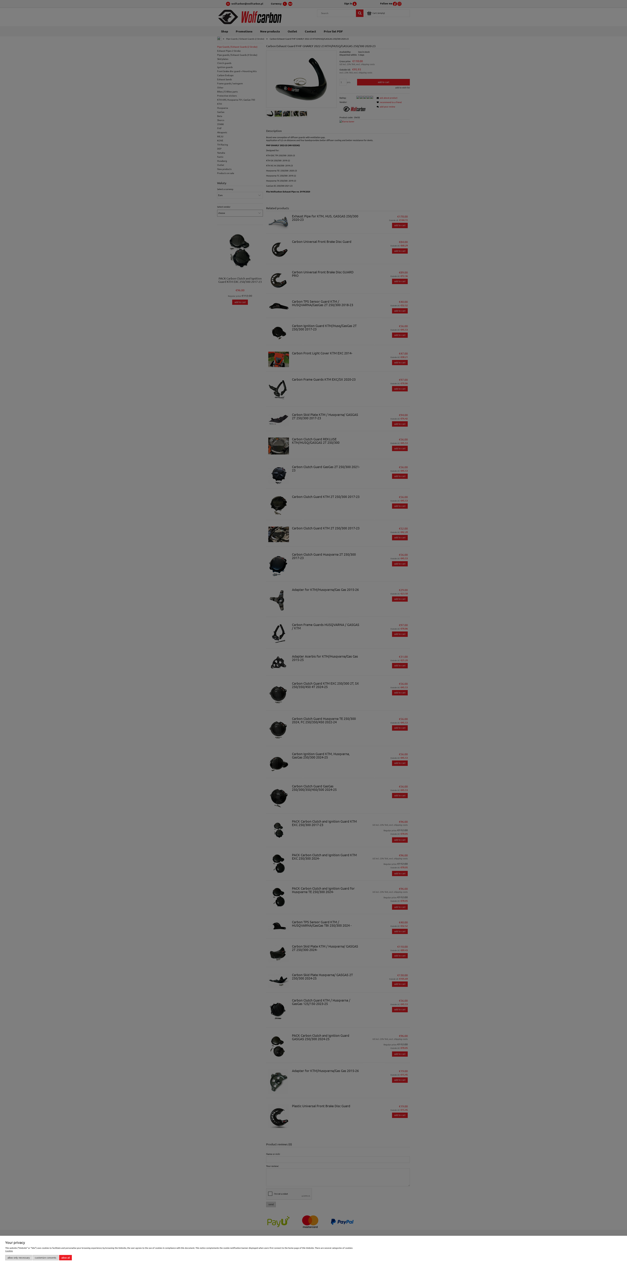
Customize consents (45, 1257)
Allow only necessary (19, 1257)
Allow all (65, 1257)
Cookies (9, 1250)
